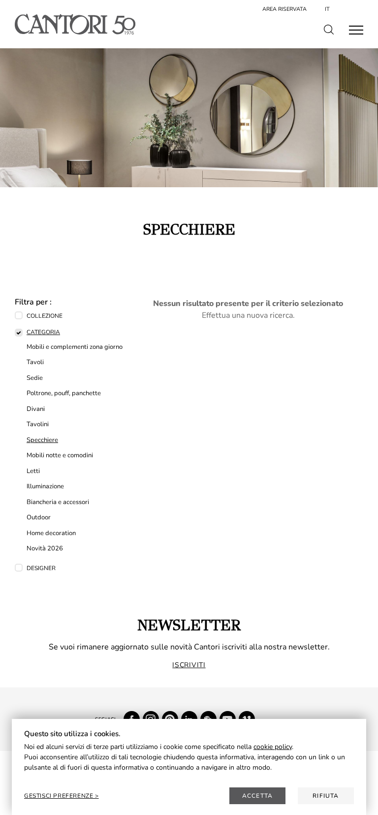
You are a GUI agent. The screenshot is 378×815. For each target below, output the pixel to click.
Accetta (257, 796)
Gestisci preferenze (59, 796)
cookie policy (272, 746)
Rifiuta (326, 796)
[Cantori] (75, 24)
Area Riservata (284, 9)
